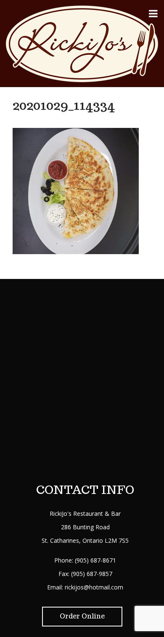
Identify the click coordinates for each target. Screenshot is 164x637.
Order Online (82, 616)
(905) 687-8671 (95, 560)
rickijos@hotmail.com (94, 587)
